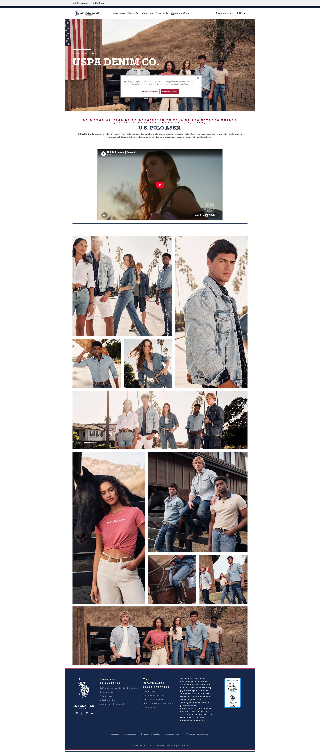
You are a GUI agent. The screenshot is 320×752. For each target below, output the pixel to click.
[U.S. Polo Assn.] (90, 13)
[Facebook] (81, 713)
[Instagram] (76, 713)
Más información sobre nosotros (156, 682)
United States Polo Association (158, 703)
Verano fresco (106, 696)
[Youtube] (91, 713)
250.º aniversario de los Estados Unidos (119, 688)
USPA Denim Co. (107, 700)
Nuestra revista (150, 691)
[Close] (198, 78)
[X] (86, 713)
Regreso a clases (108, 692)
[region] (161, 86)
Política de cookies (173, 734)
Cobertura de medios (153, 699)
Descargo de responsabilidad (123, 734)
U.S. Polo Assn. (80, 3)
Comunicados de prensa (154, 695)
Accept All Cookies (169, 91)
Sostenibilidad (150, 707)
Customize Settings (150, 91)
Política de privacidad (150, 734)
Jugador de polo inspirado (112, 704)
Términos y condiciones (197, 734)
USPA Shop (98, 3)
